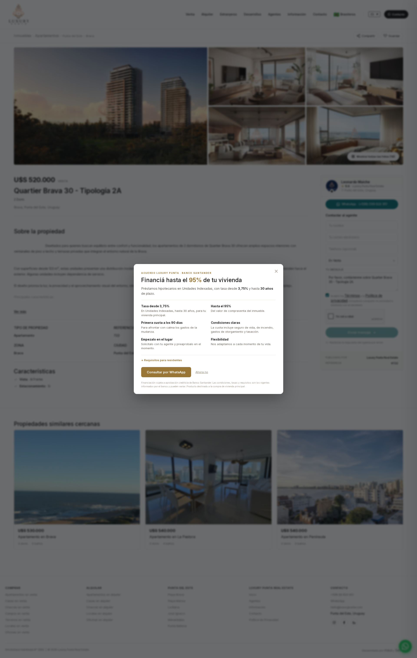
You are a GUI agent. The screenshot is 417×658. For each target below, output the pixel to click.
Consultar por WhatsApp (166, 372)
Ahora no (201, 372)
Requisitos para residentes (163, 360)
